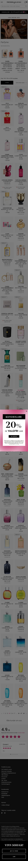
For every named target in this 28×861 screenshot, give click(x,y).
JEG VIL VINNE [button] (14, 851)
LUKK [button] (14, 856)
